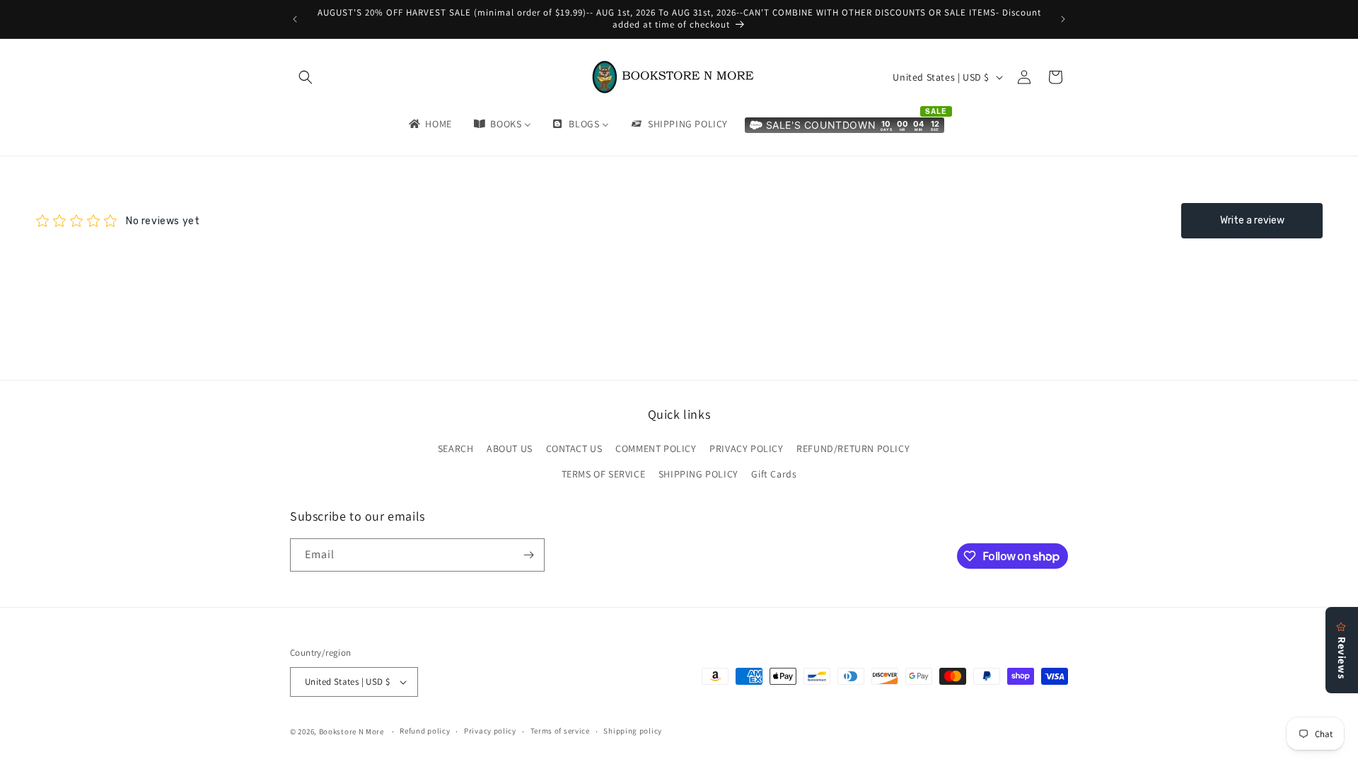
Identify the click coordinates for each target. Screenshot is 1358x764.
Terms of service (560, 731)
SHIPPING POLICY (698, 474)
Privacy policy (490, 731)
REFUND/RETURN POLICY (853, 448)
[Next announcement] (1063, 19)
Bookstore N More (351, 731)
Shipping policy (632, 731)
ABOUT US (510, 448)
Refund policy (425, 731)
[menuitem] (429, 124)
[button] (305, 77)
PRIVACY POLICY (746, 448)
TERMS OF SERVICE (604, 474)
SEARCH (456, 448)
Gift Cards (773, 474)
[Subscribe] (528, 555)
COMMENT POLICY (655, 448)
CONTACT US (574, 448)
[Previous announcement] (295, 19)
